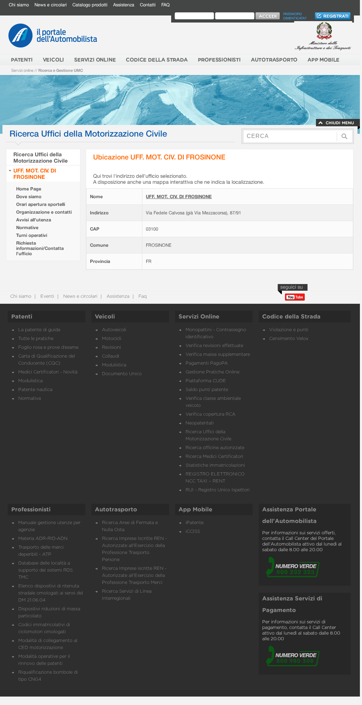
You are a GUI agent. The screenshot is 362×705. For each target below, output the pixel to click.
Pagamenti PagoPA (207, 363)
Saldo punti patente (207, 390)
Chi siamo (19, 4)
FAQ (165, 4)
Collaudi (110, 356)
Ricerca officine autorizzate (215, 448)
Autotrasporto (116, 509)
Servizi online (22, 70)
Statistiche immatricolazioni (215, 465)
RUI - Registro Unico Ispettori (218, 490)
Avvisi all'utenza (33, 219)
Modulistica (30, 381)
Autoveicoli (114, 330)
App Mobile (195, 509)
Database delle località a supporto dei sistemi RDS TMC (45, 570)
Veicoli (105, 317)
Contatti (148, 4)
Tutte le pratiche (35, 338)
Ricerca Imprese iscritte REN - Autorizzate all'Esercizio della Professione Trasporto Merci (134, 575)
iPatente (194, 523)
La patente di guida (39, 330)
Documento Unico (122, 374)
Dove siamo (28, 196)
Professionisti (31, 509)
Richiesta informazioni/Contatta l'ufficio (40, 248)
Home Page (28, 188)
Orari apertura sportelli (40, 204)
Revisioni (111, 347)
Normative (27, 227)
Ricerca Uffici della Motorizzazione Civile (40, 157)
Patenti (21, 317)
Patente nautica (35, 390)
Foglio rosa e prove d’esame (48, 347)
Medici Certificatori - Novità (47, 372)
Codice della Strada (291, 317)
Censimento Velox (288, 338)
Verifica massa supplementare (218, 354)
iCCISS (193, 531)
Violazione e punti (288, 330)
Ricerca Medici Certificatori (214, 456)
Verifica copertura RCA (210, 414)
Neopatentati (200, 423)
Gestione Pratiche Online (212, 372)
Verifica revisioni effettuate (214, 346)
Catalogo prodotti (90, 4)
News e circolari (50, 4)
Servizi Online (199, 317)
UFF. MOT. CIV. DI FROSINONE (34, 173)
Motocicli (111, 338)
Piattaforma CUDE (206, 381)
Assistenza (123, 4)
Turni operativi (31, 235)
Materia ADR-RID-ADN (42, 538)
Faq (142, 296)
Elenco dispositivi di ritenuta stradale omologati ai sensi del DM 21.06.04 (50, 593)
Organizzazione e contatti (44, 212)
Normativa (29, 398)
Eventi (46, 296)
